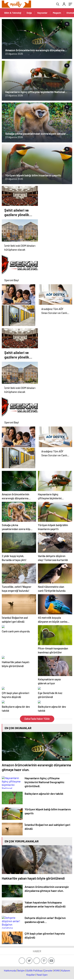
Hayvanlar (42, 12)
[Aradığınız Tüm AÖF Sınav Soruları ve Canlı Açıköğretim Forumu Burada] (55, 293)
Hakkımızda (10, 970)
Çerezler (48, 970)
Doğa (29, 12)
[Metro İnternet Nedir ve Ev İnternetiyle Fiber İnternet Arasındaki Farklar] (18, 293)
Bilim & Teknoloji (12, 12)
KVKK (57, 970)
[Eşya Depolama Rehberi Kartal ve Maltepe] (18, 314)
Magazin (57, 12)
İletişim (21, 970)
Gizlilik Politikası (34, 970)
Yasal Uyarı (42, 974)
